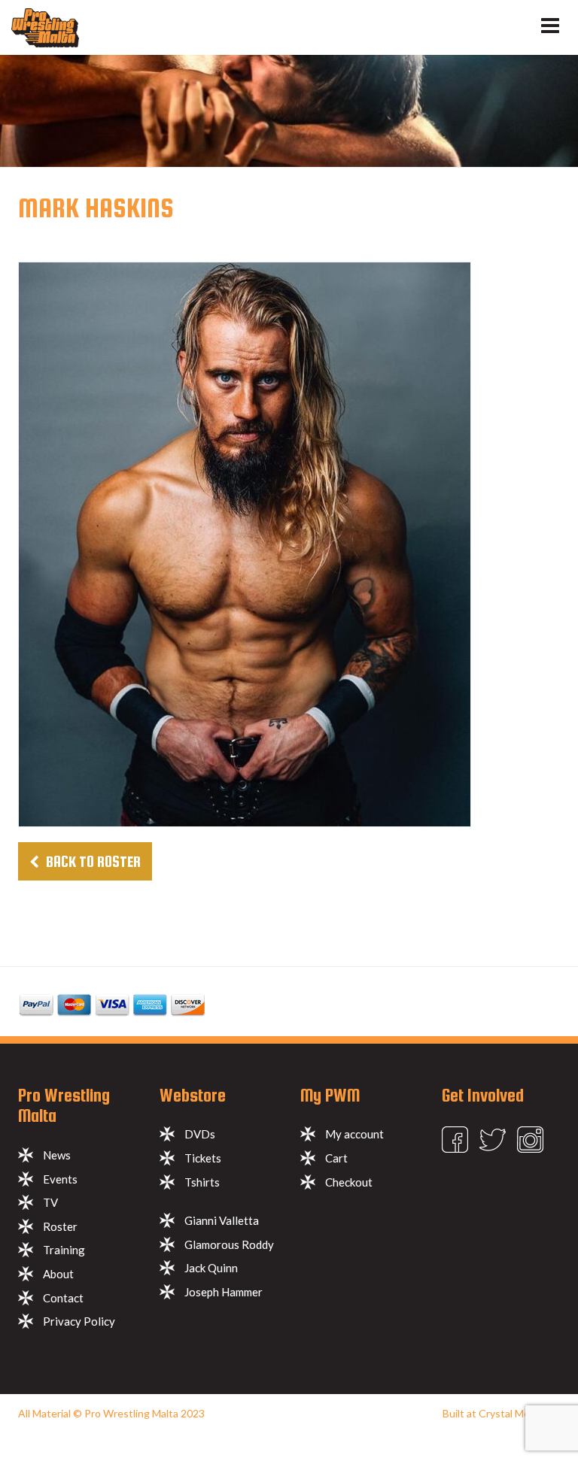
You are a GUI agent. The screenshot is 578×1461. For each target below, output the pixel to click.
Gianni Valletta (221, 1220)
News (57, 1155)
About (58, 1274)
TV (50, 1202)
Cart (336, 1158)
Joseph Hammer (223, 1292)
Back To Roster (92, 861)
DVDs (199, 1134)
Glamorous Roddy (229, 1244)
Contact (63, 1298)
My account (354, 1134)
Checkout (349, 1182)
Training (64, 1249)
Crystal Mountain (519, 1413)
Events (60, 1179)
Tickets (202, 1158)
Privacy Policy (79, 1321)
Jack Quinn (211, 1268)
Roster (60, 1226)
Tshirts (202, 1182)
